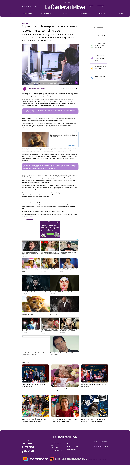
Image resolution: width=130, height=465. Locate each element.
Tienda (91, 6)
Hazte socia (100, 6)
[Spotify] (32, 7)
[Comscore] (35, 459)
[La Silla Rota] (28, 443)
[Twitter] (24, 7)
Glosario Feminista (46, 13)
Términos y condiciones (54, 446)
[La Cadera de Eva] (26, 7)
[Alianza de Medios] (68, 459)
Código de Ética (71, 449)
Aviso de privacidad (56, 450)
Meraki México (29, 216)
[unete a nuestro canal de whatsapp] (50, 229)
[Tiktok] (30, 7)
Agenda (121, 13)
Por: (36, 88)
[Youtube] (28, 7)
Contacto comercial (72, 446)
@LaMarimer (29, 219)
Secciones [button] (27, 13)
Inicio (9, 13)
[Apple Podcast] (34, 7)
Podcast (65, 13)
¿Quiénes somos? (56, 443)
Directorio (70, 444)
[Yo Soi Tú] (28, 450)
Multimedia (83, 13)
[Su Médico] (28, 446)
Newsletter (102, 13)
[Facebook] (22, 7)
